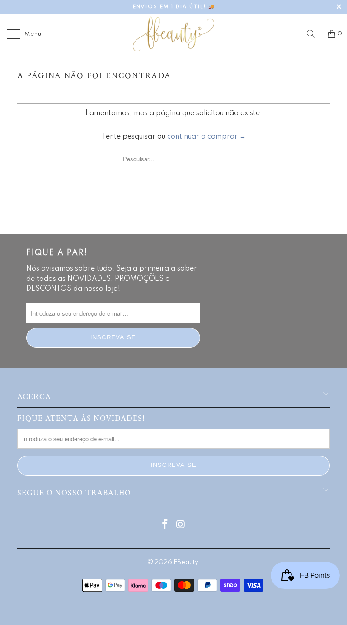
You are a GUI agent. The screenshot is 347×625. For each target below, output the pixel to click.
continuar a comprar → (206, 136)
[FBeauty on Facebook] (165, 525)
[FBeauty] (173, 34)
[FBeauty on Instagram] (181, 525)
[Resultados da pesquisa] (314, 34)
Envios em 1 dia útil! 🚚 (174, 6)
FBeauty (186, 562)
